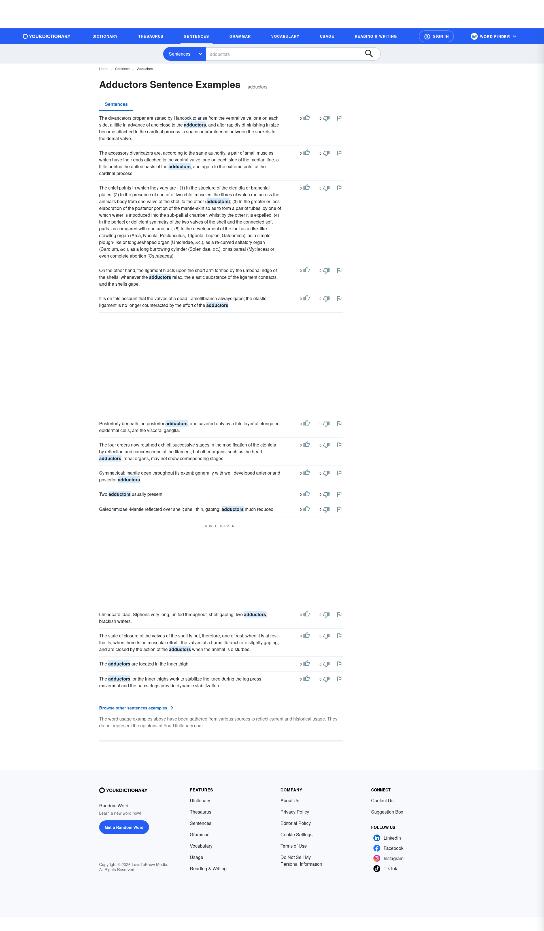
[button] (436, 36)
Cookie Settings (296, 834)
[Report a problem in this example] (339, 118)
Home (104, 68)
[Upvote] (306, 118)
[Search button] (371, 54)
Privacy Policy (294, 811)
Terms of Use (293, 845)
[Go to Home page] (47, 36)
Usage (196, 857)
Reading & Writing (208, 868)
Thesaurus (200, 811)
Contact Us (382, 800)
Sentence (122, 68)
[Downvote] (326, 118)
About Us (289, 800)
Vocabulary (201, 845)
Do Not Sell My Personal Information (301, 860)
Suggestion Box (387, 811)
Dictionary (200, 800)
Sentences (179, 53)
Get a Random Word (124, 827)
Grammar (199, 834)
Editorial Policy (295, 823)
